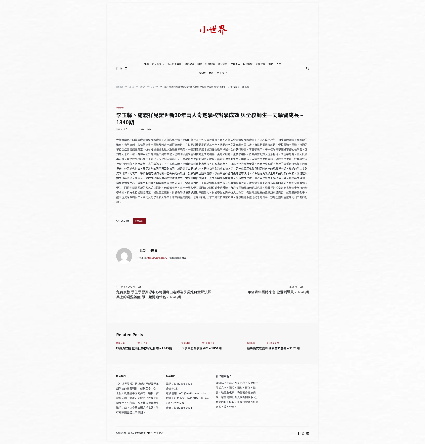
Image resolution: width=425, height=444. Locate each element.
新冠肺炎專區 (174, 64)
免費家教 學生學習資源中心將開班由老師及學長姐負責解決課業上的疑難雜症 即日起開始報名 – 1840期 (163, 292)
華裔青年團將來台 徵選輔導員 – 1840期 (278, 289)
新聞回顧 (120, 107)
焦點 (146, 64)
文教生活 (235, 64)
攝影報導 (189, 64)
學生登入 (158, 432)
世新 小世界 (122, 129)
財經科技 (248, 64)
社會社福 (210, 64)
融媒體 (202, 72)
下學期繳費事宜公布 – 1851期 (201, 348)
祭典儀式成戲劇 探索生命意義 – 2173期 (273, 348)
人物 (278, 64)
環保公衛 (222, 64)
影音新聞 (156, 64)
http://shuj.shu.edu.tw (157, 257)
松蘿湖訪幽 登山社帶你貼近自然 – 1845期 (144, 348)
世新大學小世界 (144, 432)
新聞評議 (260, 64)
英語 (211, 72)
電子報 (220, 72)
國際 (199, 64)
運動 (270, 64)
